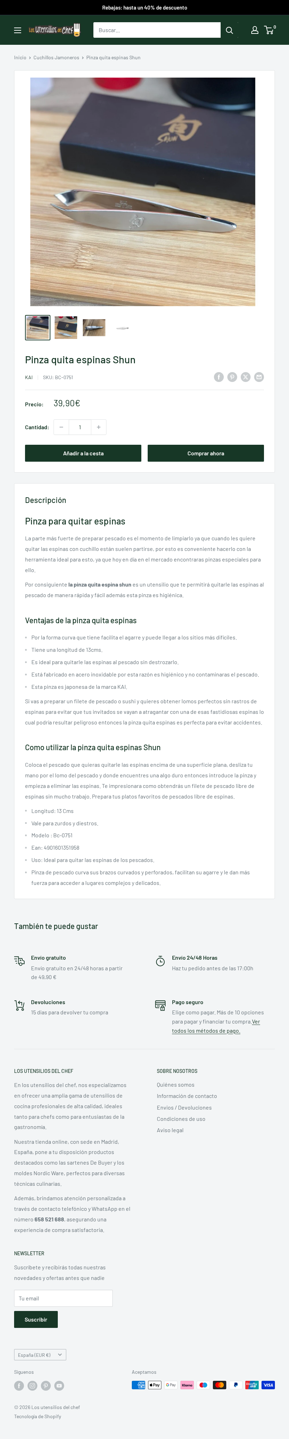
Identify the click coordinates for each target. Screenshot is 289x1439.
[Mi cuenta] (254, 30)
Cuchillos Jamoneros (56, 57)
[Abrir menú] (17, 30)
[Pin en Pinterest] (232, 376)
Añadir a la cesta (83, 453)
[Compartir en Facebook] (219, 376)
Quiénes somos (176, 1084)
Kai (29, 377)
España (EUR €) (34, 1355)
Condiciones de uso (181, 1118)
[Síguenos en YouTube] (59, 1386)
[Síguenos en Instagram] (32, 1386)
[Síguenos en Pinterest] (46, 1386)
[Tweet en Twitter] (246, 376)
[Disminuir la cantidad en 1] (61, 427)
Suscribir (36, 1319)
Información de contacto (187, 1095)
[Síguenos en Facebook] (19, 1386)
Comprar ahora (205, 453)
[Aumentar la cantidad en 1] (98, 427)
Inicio (20, 57)
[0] (269, 30)
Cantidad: (37, 427)
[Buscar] (229, 30)
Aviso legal (170, 1130)
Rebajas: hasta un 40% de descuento (144, 7)
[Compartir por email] (259, 376)
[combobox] (157, 30)
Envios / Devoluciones (184, 1107)
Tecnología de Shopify (37, 1416)
